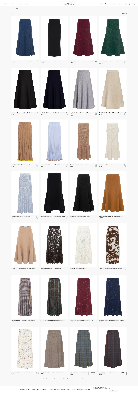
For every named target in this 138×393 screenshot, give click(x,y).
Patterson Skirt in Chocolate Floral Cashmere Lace (51, 268)
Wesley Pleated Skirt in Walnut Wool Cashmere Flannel (52, 372)
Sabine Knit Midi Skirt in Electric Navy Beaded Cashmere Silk (111, 320)
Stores (125, 4)
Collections (119, 4)
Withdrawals (56, 389)
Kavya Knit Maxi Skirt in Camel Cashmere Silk (21, 164)
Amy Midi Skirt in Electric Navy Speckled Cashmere (22, 60)
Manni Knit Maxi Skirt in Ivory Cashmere (107, 164)
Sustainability (112, 4)
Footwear (27, 4)
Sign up (113, 390)
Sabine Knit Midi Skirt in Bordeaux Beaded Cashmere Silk (81, 320)
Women (6, 4)
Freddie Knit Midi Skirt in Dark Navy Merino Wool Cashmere (53, 112)
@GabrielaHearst (23, 389)
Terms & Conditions (44, 389)
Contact (33, 389)
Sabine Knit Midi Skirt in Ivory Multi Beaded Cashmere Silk (23, 372)
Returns (51, 389)
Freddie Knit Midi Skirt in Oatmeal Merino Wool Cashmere (110, 112)
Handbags (19, 4)
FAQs (38, 389)
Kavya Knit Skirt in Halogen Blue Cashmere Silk (50, 164)
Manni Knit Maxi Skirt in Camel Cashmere (78, 164)
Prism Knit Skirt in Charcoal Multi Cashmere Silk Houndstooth (53, 320)
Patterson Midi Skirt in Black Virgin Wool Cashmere (80, 216)
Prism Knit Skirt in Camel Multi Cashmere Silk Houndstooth (23, 320)
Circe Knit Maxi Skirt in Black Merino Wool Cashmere (51, 60)
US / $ (101, 4)
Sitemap (73, 389)
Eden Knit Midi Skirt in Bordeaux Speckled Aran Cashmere (81, 60)
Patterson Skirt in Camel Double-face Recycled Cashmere (23, 268)
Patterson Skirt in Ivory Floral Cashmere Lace (79, 268)
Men (13, 4)
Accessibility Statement (65, 389)
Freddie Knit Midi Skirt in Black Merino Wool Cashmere (22, 112)
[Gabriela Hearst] (69, 4)
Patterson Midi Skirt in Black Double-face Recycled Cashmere (53, 216)
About (29, 389)
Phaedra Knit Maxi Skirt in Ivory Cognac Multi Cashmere (110, 268)
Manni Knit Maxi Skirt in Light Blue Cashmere (21, 216)
